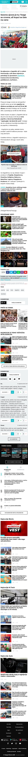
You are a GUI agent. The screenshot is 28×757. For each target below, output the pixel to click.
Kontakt (19, 751)
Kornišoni (3, 294)
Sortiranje (4, 379)
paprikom (20, 75)
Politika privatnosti (11, 751)
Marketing (8, 748)
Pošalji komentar (16, 302)
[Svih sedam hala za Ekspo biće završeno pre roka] (6, 551)
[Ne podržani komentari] (19, 378)
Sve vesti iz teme (14, 366)
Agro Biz (3, 11)
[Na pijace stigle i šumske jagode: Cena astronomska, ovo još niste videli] (6, 234)
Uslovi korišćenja (22, 748)
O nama (3, 748)
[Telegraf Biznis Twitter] (12, 743)
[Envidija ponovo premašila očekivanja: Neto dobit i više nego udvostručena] (14, 528)
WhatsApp (23, 278)
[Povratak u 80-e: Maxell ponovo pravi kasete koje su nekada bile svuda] (6, 638)
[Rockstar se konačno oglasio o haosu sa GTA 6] (6, 619)
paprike (3, 290)
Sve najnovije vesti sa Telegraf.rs (14, 512)
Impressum (14, 748)
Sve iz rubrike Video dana (14, 462)
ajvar (7, 290)
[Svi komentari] (10, 378)
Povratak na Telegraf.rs (5, 2)
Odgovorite (5, 392)
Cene (12, 290)
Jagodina (17, 290)
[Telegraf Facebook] (7, 743)
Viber (2, 279)
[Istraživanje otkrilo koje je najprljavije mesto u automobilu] (14, 665)
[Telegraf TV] (20, 743)
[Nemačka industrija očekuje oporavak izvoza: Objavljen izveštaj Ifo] (6, 350)
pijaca (22, 290)
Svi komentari (14, 439)
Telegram (7, 279)
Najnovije (7, 519)
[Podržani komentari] (14, 378)
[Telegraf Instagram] (16, 743)
